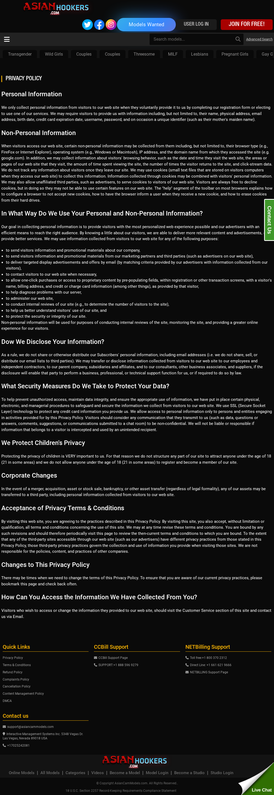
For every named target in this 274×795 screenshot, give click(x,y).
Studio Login (222, 773)
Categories (75, 773)
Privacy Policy (13, 658)
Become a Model (125, 773)
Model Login (157, 773)
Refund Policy (12, 672)
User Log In (196, 24)
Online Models (22, 773)
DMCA (7, 701)
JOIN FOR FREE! (247, 25)
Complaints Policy (16, 679)
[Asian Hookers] (58, 8)
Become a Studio (189, 773)
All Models (50, 773)
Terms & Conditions (17, 665)
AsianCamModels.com (131, 783)
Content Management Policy (23, 694)
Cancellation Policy (17, 686)
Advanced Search (259, 39)
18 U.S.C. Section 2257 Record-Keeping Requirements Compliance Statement (121, 790)
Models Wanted (146, 24)
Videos (97, 773)
